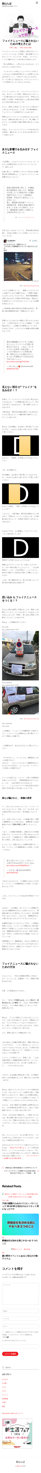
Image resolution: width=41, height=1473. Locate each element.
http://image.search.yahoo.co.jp (31, 285)
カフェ (4, 1387)
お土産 (4, 1383)
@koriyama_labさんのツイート (12, 1413)
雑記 (15, 47)
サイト (5, 1326)
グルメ (4, 1391)
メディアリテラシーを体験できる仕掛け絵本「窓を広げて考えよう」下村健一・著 (20, 1172)
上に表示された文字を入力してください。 (15, 1340)
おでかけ (5, 1379)
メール (6, 1318)
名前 (5, 1311)
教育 (30, 47)
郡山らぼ (19, 1466)
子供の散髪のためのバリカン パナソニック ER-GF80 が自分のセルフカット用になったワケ (20, 1206)
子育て (12, 47)
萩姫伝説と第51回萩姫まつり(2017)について (21, 1168)
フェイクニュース (29, 217)
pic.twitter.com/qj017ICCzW (18, 362)
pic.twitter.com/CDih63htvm (18, 865)
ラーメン (5, 1395)
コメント (6, 1285)
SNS (21, 47)
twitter (25, 47)
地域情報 (5, 1399)
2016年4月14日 (13, 369)
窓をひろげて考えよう (18, 1148)
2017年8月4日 (12, 873)
